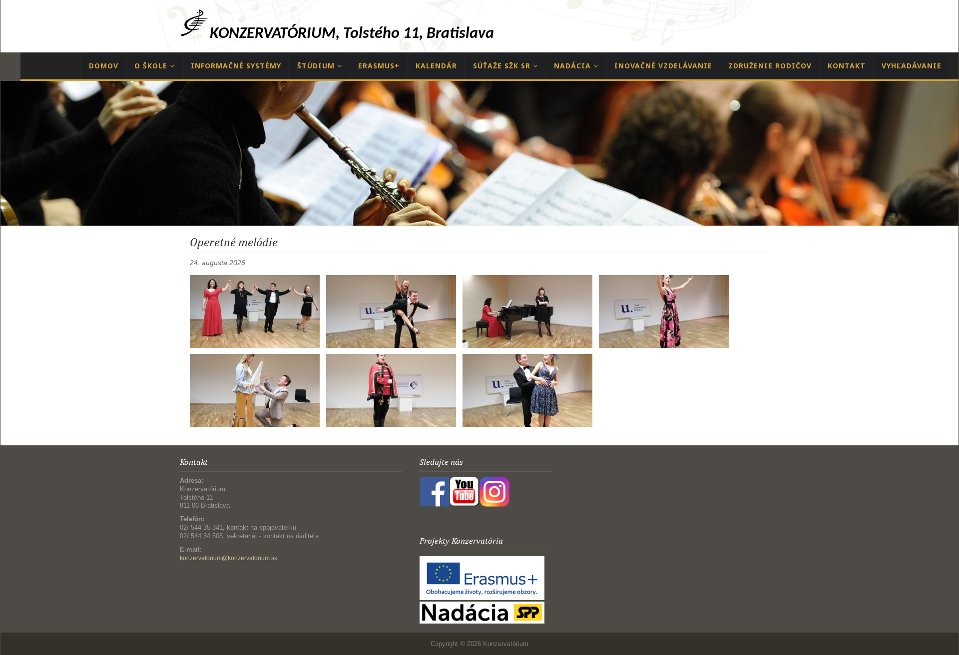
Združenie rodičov (770, 65)
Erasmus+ (379, 65)
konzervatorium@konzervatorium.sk (228, 558)
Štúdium (317, 65)
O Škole (152, 65)
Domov (103, 65)
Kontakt (847, 65)
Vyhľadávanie (912, 65)
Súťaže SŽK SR (503, 65)
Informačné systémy (236, 65)
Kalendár (436, 65)
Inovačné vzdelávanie (663, 65)
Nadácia (573, 65)
